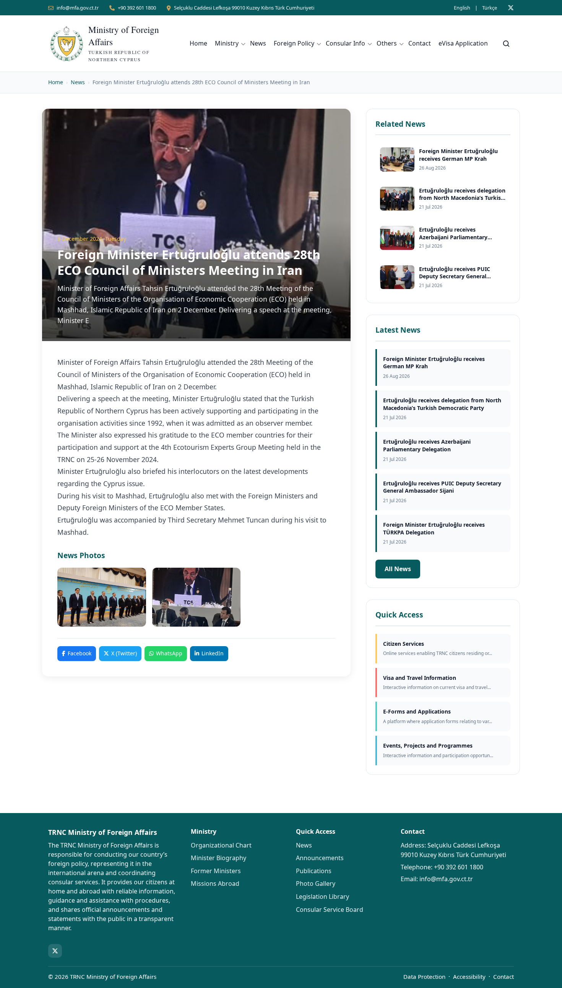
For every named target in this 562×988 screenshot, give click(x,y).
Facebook (79, 653)
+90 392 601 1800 (137, 7)
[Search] (506, 43)
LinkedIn (212, 653)
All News (398, 569)
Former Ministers (216, 871)
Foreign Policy (294, 43)
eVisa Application (463, 43)
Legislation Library (322, 896)
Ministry (227, 43)
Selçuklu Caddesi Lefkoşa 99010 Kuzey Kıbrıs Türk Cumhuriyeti (244, 7)
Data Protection (424, 976)
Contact (419, 43)
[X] (511, 8)
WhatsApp (169, 653)
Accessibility (469, 976)
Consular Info (345, 43)
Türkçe (489, 7)
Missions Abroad (215, 883)
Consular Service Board (329, 909)
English (462, 7)
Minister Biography (218, 858)
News (258, 43)
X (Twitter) (124, 653)
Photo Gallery (315, 883)
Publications (313, 871)
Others (387, 43)
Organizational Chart (221, 845)
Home (198, 43)
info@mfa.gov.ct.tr (78, 7)
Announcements (320, 858)
